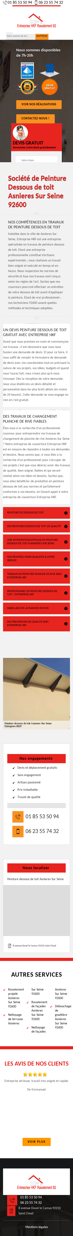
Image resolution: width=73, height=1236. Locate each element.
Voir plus (37, 1142)
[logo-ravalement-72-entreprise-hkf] (36, 19)
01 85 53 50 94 (20, 3)
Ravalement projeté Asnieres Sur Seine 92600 (15, 998)
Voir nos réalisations (38, 104)
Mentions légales (36, 1227)
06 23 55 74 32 (51, 3)
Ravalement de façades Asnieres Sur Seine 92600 (38, 1011)
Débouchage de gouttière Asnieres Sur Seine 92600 (62, 1017)
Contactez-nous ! (35, 118)
